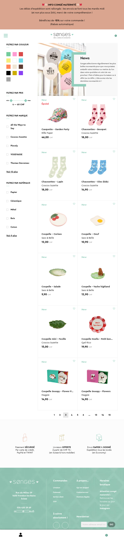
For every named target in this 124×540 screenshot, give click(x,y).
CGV (55, 501)
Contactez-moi (82, 492)
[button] (74, 98)
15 (109, 415)
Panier (103, 534)
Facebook (56, 525)
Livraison (56, 488)
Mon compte (20, 535)
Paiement (56, 492)
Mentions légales (83, 497)
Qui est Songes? (83, 488)
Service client (58, 497)
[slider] (11, 100)
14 (103, 415)
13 (96, 415)
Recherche (62, 535)
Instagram (65, 525)
